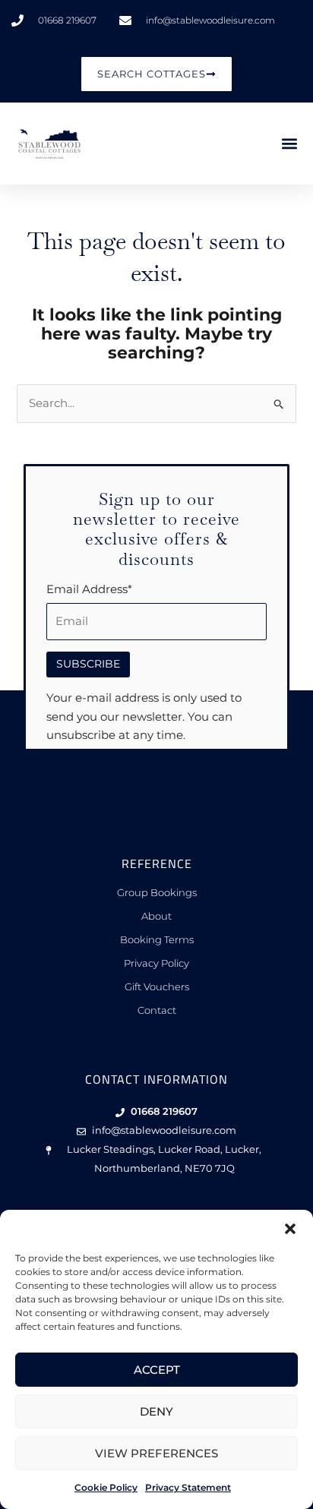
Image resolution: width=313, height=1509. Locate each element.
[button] (290, 1228)
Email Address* (89, 589)
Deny (156, 1411)
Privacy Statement (188, 1487)
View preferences (156, 1453)
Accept (157, 1369)
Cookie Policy (106, 1487)
